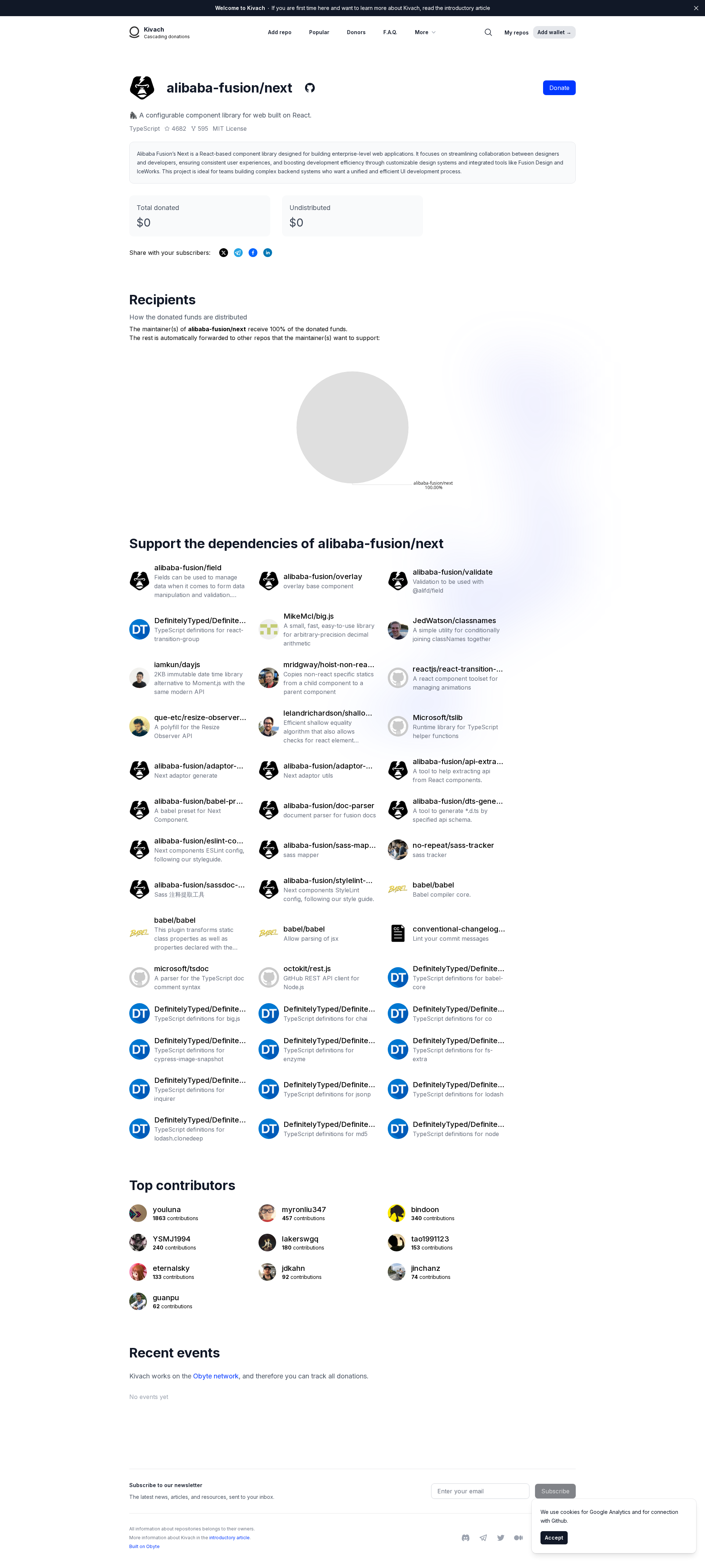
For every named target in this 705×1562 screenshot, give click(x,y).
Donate (559, 87)
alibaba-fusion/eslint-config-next (199, 841)
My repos (517, 32)
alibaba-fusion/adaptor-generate (199, 766)
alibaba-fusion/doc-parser (329, 805)
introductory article (229, 1537)
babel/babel (433, 885)
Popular (319, 32)
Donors (356, 32)
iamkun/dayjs (177, 664)
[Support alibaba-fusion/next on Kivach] (253, 252)
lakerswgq (300, 1238)
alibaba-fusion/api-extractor (458, 762)
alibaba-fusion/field (187, 567)
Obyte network (216, 1376)
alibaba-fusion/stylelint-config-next (329, 881)
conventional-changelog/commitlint (459, 929)
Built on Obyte (144, 1546)
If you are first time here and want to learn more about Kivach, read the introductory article (352, 8)
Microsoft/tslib (438, 717)
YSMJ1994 (172, 1238)
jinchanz (425, 1268)
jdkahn (293, 1268)
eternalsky (171, 1268)
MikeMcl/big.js (308, 616)
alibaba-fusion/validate (453, 572)
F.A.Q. (390, 32)
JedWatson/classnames (454, 620)
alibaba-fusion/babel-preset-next (199, 801)
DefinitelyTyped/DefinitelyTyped (199, 621)
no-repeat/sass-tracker (453, 845)
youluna (167, 1209)
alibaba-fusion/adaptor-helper (329, 766)
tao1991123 (430, 1238)
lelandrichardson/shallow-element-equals (329, 713)
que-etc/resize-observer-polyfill (200, 718)
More (422, 32)
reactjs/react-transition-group (458, 669)
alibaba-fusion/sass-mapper (328, 845)
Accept (554, 1537)
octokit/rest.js (307, 968)
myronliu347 (304, 1209)
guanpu (166, 1297)
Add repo (280, 32)
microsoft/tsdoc (181, 968)
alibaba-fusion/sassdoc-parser (200, 885)
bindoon (425, 1209)
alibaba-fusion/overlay (322, 576)
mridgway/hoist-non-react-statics (329, 665)
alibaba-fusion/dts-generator (458, 801)
